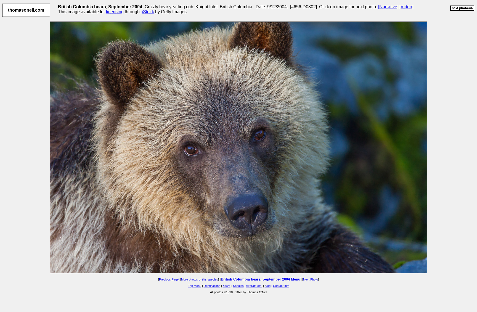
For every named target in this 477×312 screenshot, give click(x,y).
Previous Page (169, 279)
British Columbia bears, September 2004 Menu (260, 279)
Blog (268, 285)
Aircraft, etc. (254, 285)
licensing (115, 11)
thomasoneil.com (26, 10)
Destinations (212, 285)
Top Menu (194, 285)
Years (226, 285)
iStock (148, 11)
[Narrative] (388, 6)
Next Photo (310, 279)
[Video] (406, 6)
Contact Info (281, 285)
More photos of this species (199, 279)
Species (238, 285)
